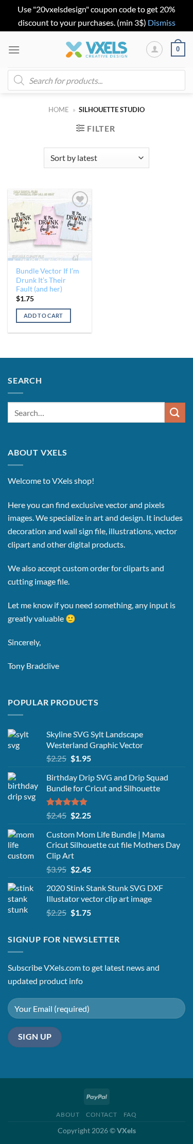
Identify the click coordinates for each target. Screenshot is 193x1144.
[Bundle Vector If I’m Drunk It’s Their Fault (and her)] (50, 224)
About (67, 1114)
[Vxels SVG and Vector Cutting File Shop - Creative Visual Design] (96, 50)
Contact (101, 1114)
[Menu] (14, 49)
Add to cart (43, 315)
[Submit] (175, 413)
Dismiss (162, 22)
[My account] (154, 49)
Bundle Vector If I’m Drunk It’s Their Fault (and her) (47, 280)
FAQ (130, 1114)
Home (58, 109)
